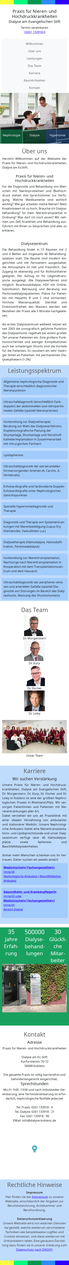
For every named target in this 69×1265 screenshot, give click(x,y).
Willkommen (34, 44)
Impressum (40, 1197)
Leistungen (34, 58)
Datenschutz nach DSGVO (34, 1250)
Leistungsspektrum (34, 370)
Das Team (34, 66)
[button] (7, 988)
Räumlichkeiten (34, 80)
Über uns (34, 51)
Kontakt (34, 88)
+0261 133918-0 (34, 32)
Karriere (34, 73)
